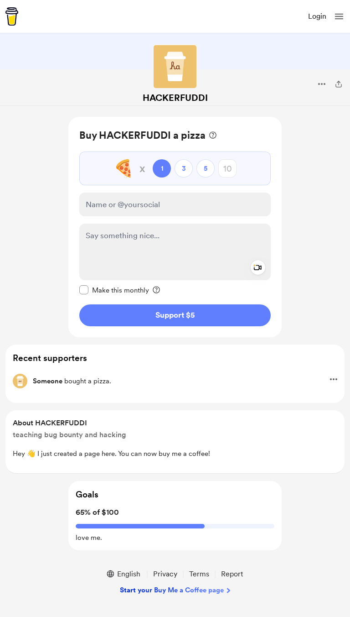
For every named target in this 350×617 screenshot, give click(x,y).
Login (317, 16)
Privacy (165, 574)
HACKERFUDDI (175, 97)
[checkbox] (114, 290)
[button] (339, 16)
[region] (175, 227)
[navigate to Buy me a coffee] (11, 16)
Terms (199, 574)
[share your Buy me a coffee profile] (339, 84)
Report (232, 574)
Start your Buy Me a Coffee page (172, 590)
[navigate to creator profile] (175, 66)
